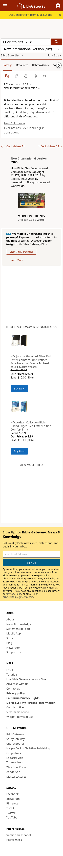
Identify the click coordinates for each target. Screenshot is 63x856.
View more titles (31, 465)
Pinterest (12, 803)
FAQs (9, 670)
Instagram (13, 799)
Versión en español (18, 835)
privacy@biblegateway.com (18, 596)
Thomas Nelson (16, 762)
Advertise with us (17, 684)
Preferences (14, 840)
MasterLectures (16, 776)
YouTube (11, 817)
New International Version (29, 158)
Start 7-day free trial (21, 251)
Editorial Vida (14, 758)
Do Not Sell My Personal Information (31, 703)
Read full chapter (14, 123)
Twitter (10, 813)
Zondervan (13, 772)
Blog (9, 643)
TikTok (10, 808)
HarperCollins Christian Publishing (28, 748)
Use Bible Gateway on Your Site (26, 679)
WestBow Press (16, 767)
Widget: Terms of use (19, 717)
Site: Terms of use (17, 712)
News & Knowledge (18, 624)
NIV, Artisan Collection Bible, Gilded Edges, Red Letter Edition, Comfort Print (31, 426)
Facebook (12, 794)
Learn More (16, 260)
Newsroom (13, 648)
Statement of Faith (18, 629)
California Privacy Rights (22, 698)
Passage (7, 65)
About (10, 619)
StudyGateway (15, 739)
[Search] (56, 42)
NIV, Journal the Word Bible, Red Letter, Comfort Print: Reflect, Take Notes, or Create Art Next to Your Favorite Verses (31, 361)
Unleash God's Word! (31, 220)
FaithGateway (15, 734)
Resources (22, 65)
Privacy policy (15, 693)
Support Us (13, 652)
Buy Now (19, 388)
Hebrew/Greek (40, 65)
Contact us (13, 688)
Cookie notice (15, 707)
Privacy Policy (14, 593)
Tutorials (11, 674)
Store (9, 638)
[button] (58, 5)
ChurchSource (15, 743)
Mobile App (13, 633)
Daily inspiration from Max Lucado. (31, 15)
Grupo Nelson (15, 753)
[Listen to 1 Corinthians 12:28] (44, 76)
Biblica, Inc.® (19, 179)
